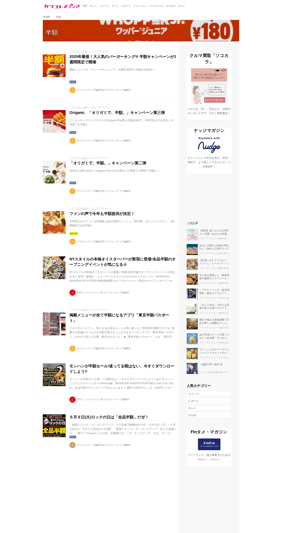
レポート (193, 400)
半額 (52, 32)
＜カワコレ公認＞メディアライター (89, 51)
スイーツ (193, 393)
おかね (192, 415)
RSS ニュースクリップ (88, 292)
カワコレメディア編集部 (89, 90)
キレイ (192, 408)
